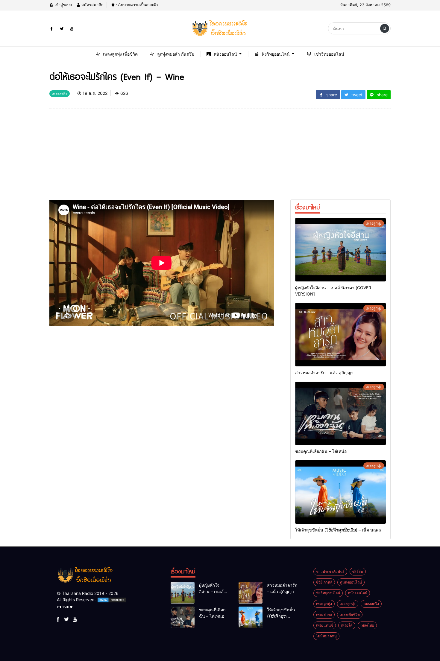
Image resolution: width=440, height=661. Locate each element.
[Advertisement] (161, 158)
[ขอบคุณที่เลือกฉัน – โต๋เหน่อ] (340, 413)
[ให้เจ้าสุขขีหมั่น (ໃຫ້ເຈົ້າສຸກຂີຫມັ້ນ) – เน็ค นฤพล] (340, 492)
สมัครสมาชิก (92, 4)
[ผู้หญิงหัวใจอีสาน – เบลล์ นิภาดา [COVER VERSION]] (340, 249)
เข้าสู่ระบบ (62, 4)
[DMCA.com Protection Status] (112, 599)
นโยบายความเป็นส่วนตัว (136, 4)
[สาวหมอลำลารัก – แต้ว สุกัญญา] (340, 334)
